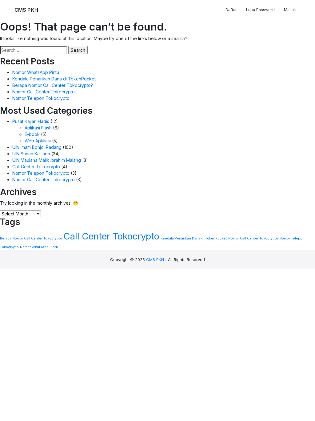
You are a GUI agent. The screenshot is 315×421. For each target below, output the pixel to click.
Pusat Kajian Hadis (30, 121)
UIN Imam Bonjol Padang (37, 147)
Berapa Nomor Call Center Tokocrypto (31, 238)
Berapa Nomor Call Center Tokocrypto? (52, 85)
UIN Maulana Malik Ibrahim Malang (46, 160)
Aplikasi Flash (38, 127)
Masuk (290, 9)
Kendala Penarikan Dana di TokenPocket (54, 78)
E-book (32, 134)
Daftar (231, 9)
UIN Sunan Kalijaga (31, 153)
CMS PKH (155, 259)
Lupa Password (260, 9)
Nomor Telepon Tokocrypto (41, 98)
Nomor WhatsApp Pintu (35, 72)
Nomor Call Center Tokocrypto (43, 91)
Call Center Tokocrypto (36, 166)
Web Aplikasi (38, 140)
